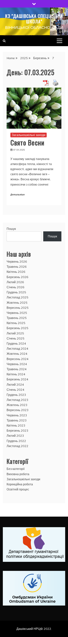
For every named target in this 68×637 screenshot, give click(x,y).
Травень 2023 (17, 420)
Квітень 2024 (16, 374)
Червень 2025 (17, 313)
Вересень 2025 (18, 308)
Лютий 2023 (15, 435)
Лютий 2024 (15, 384)
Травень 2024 (17, 369)
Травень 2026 (17, 266)
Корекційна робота (20, 484)
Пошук (11, 229)
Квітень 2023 (16, 425)
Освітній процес (18, 489)
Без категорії (16, 469)
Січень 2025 (15, 338)
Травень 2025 (17, 318)
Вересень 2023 (18, 410)
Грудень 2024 (16, 343)
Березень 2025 (17, 328)
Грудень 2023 (16, 395)
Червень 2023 (17, 415)
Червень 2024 (17, 364)
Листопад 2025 (17, 297)
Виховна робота (18, 474)
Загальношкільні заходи (28, 135)
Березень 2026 (17, 277)
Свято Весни (27, 142)
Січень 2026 (15, 287)
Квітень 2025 (16, 323)
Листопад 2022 (17, 446)
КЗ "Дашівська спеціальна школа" (34, 18)
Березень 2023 (17, 430)
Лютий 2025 (15, 333)
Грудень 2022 (16, 441)
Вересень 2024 (18, 359)
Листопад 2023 (17, 400)
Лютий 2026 (15, 282)
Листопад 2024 (17, 348)
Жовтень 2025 (17, 302)
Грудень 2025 (16, 292)
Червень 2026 (17, 261)
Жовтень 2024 (17, 354)
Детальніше (17, 194)
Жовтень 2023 (17, 405)
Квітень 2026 (16, 272)
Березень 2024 (17, 379)
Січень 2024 (15, 390)
